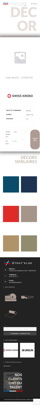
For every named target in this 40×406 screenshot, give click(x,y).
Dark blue (29, 195)
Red (11, 225)
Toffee (29, 225)
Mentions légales (31, 399)
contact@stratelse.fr (15, 282)
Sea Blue (11, 195)
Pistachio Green (29, 254)
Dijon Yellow (11, 254)
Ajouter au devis (35, 139)
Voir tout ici (7, 366)
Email (5, 326)
